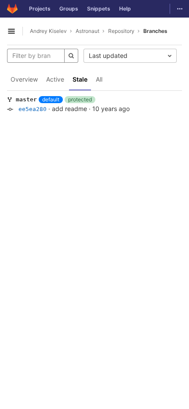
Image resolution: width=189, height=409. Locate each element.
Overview (24, 79)
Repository (121, 31)
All (99, 79)
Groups (68, 8)
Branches (155, 31)
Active (55, 79)
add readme (69, 108)
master (26, 99)
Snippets (98, 8)
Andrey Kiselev (48, 31)
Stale (80, 79)
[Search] (71, 56)
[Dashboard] (12, 8)
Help (125, 8)
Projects (40, 8)
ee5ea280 (32, 109)
